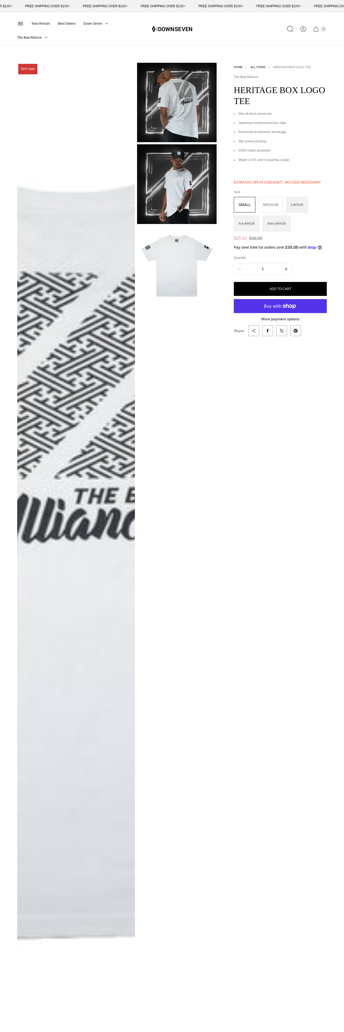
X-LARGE (246, 223)
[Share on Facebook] (267, 330)
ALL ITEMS (257, 67)
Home (238, 67)
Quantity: (240, 258)
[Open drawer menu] (20, 24)
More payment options (280, 319)
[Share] (253, 330)
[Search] (290, 29)
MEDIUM (270, 205)
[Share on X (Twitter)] (281, 330)
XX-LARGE (276, 223)
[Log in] (303, 29)
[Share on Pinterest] (295, 330)
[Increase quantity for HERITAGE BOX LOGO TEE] (286, 269)
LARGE (297, 205)
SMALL (244, 205)
